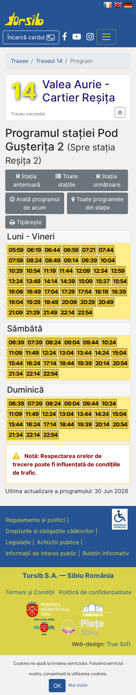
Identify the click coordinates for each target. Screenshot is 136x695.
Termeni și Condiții (29, 592)
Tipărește (28, 222)
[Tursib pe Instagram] (90, 37)
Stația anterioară (26, 180)
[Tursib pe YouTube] (77, 37)
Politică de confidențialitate (95, 592)
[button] (31, 37)
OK (57, 685)
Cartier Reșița (78, 97)
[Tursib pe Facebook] (64, 37)
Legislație (18, 542)
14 (24, 91)
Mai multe (78, 685)
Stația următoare (106, 180)
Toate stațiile (68, 180)
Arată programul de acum (37, 203)
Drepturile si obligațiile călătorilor (50, 531)
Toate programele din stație (99, 203)
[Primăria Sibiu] (47, 608)
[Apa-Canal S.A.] (44, 626)
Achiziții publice (58, 542)
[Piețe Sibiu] (82, 626)
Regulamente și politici (35, 519)
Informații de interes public (41, 553)
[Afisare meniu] (106, 36)
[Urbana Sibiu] (93, 608)
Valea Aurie (73, 84)
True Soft (118, 643)
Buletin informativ (106, 553)
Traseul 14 (49, 60)
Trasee (19, 60)
